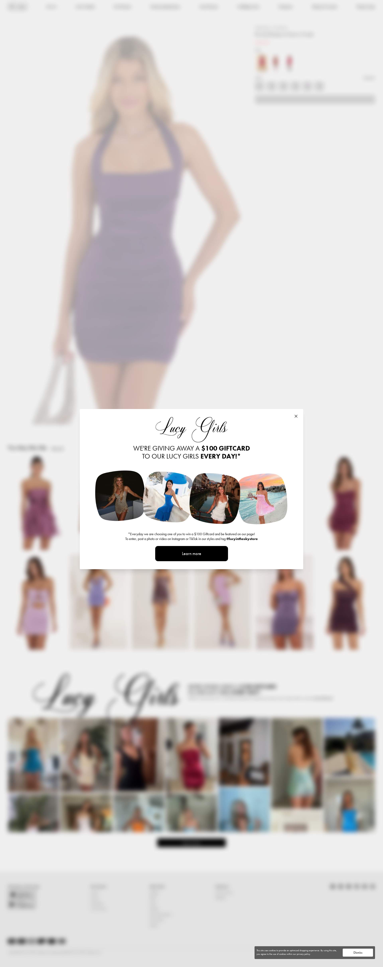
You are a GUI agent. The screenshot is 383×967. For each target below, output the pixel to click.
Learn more (191, 553)
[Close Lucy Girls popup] (296, 416)
